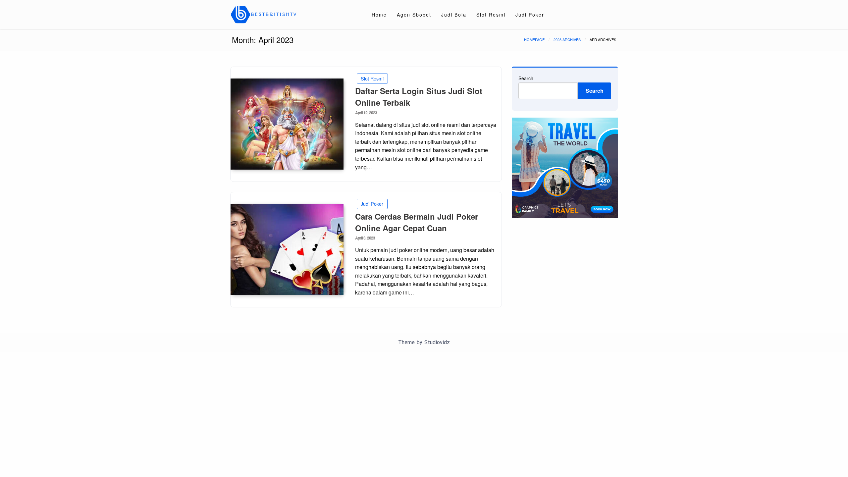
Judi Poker (529, 14)
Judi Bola (453, 14)
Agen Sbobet (414, 14)
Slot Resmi (490, 14)
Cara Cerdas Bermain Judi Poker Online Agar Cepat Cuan (416, 222)
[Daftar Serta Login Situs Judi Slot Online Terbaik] (287, 124)
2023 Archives (567, 39)
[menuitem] (379, 15)
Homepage (534, 39)
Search (525, 78)
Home (379, 14)
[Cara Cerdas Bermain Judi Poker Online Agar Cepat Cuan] (287, 249)
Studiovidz (437, 342)
